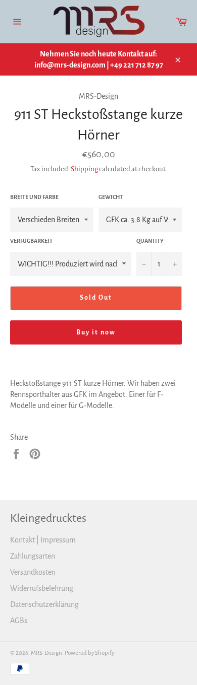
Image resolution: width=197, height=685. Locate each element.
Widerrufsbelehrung (41, 588)
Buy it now (96, 332)
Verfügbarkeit (31, 241)
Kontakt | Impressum (43, 540)
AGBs (18, 620)
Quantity (150, 241)
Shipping (84, 169)
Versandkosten (33, 572)
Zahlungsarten (32, 556)
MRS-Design (46, 653)
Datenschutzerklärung (44, 604)
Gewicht (110, 197)
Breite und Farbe (34, 197)
